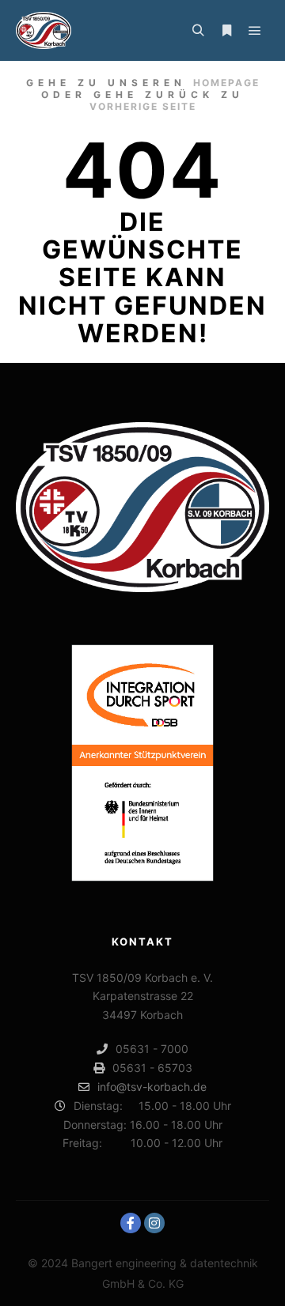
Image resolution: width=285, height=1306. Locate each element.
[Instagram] (154, 1223)
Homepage (226, 83)
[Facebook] (130, 1223)
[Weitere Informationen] (226, 31)
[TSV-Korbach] (43, 30)
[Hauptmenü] (255, 31)
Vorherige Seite (142, 106)
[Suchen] (198, 31)
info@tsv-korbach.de (152, 1086)
